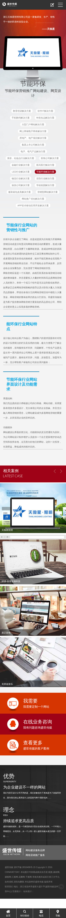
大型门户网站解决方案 (33, 124)
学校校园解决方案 (45, 185)
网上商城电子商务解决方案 (33, 131)
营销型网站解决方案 (47, 192)
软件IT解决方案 (45, 111)
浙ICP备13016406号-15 (24, 867)
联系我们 (9, 886)
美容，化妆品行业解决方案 (20, 158)
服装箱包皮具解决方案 (19, 192)
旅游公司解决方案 (21, 185)
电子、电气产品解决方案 (33, 151)
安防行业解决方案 (45, 178)
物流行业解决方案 (21, 178)
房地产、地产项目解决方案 (33, 138)
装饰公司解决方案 (50, 158)
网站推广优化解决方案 (33, 198)
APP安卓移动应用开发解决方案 (33, 205)
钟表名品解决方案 (45, 117)
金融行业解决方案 (21, 165)
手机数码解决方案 (21, 117)
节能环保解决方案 (45, 171)
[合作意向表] (52, 4)
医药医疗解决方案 (45, 165)
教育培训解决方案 (22, 111)
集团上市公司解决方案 (33, 144)
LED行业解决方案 (21, 171)
